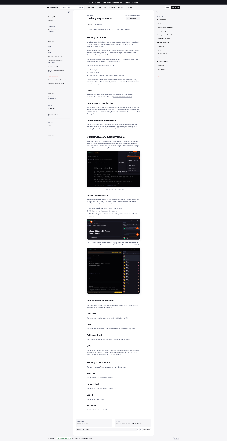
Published (161, 46)
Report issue (146, 429)
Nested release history (164, 38)
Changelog (98, 24)
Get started (175, 7)
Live (159, 57)
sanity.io (52, 438)
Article (90, 24)
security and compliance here (122, 97)
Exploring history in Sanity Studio (165, 34)
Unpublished (161, 69)
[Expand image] (113, 169)
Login (167, 7)
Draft (159, 50)
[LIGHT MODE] (174, 438)
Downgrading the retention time (166, 31)
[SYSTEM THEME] (176, 438)
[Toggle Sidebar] (69, 12)
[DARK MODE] (179, 438)
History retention (161, 19)
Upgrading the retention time (166, 27)
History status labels (162, 61)
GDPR (159, 23)
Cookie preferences (86, 438)
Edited (160, 73)
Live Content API (124, 352)
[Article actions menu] (138, 18)
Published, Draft (162, 54)
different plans (108, 65)
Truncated (161, 76)
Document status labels (163, 42)
